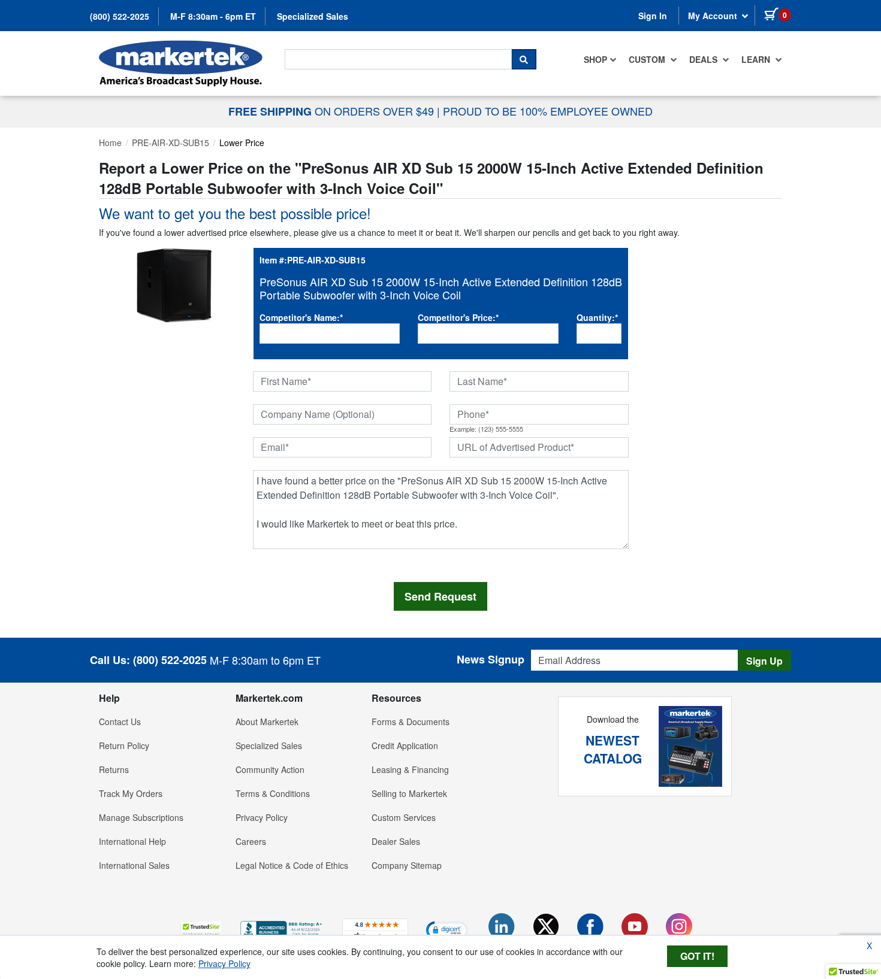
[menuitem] (600, 59)
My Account (714, 16)
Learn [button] (757, 59)
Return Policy (124, 745)
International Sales (134, 865)
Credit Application (405, 745)
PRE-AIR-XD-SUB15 (170, 142)
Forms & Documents (410, 722)
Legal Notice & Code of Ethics (292, 865)
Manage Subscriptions (141, 817)
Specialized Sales (312, 16)
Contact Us (120, 722)
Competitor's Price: (458, 317)
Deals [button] (704, 59)
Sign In (652, 16)
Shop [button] (595, 59)
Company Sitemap (407, 865)
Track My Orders (130, 793)
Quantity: (597, 317)
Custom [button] (648, 59)
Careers (251, 841)
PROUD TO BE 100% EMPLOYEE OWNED (548, 111)
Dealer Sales (396, 841)
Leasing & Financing (410, 769)
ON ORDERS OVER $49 (332, 111)
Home (110, 142)
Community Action (270, 769)
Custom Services (404, 817)
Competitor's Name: (301, 317)
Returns (114, 769)
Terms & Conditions (273, 793)
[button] (201, 929)
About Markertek (267, 722)
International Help (132, 841)
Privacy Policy (262, 817)
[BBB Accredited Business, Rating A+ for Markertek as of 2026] (282, 928)
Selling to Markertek (409, 793)
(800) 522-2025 (119, 16)
